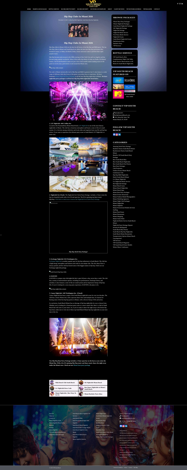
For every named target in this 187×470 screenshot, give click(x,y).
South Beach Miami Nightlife (80, 425)
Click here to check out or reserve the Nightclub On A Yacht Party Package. (77, 199)
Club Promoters (117, 168)
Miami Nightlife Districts (79, 439)
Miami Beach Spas (118, 190)
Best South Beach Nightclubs (121, 162)
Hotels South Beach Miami (121, 177)
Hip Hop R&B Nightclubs (76, 20)
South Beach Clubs (78, 418)
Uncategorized (117, 238)
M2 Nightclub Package (120, 28)
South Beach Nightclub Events (122, 39)
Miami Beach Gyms (119, 186)
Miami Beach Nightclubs (120, 188)
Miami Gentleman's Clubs (102, 425)
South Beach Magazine (102, 434)
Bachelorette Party (118, 41)
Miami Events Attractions (120, 194)
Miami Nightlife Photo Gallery (57, 423)
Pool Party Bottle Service (120, 35)
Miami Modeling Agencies (121, 199)
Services (51, 413)
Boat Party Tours (100, 430)
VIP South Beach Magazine (121, 242)
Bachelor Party (117, 43)
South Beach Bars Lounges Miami (81, 427)
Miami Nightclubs (118, 203)
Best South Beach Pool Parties (122, 164)
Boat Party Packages (119, 166)
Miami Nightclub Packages (121, 24)
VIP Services (117, 45)
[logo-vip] (93, 3)
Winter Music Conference (120, 247)
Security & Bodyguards (120, 227)
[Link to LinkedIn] (182, 4)
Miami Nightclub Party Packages (65, 76)
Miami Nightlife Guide (55, 420)
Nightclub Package (118, 30)
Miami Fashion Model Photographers (124, 197)
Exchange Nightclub (55, 261)
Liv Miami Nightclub (119, 179)
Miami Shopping (118, 216)
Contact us (52, 418)
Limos (97, 427)
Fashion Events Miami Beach (121, 170)
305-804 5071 (125, 416)
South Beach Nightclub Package (122, 26)
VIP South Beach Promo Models (122, 245)
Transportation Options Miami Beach (124, 236)
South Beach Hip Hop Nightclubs (90, 20)
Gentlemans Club (118, 172)
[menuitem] (29, 9)
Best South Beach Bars (119, 159)
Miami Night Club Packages (121, 201)
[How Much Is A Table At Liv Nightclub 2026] (1, 235)
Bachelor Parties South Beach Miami (124, 148)
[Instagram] (117, 134)
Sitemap (51, 427)
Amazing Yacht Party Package (122, 146)
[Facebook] (114, 134)
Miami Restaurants (118, 214)
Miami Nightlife (118, 205)
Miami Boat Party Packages (121, 21)
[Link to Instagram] (180, 4)
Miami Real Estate (118, 212)
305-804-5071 (119, 113)
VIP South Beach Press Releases (57, 432)
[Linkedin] (119, 134)
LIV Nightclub (83, 125)
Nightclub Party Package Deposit (123, 225)
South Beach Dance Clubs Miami (104, 432)
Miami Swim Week (118, 218)
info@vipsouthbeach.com (122, 115)
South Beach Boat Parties (120, 229)
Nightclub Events (118, 37)
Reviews (51, 425)
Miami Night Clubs (101, 413)
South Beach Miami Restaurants (122, 234)
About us (51, 416)
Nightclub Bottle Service (120, 32)
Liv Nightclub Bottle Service (121, 181)
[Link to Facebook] (178, 4)
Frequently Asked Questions (56, 434)
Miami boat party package (81, 365)
